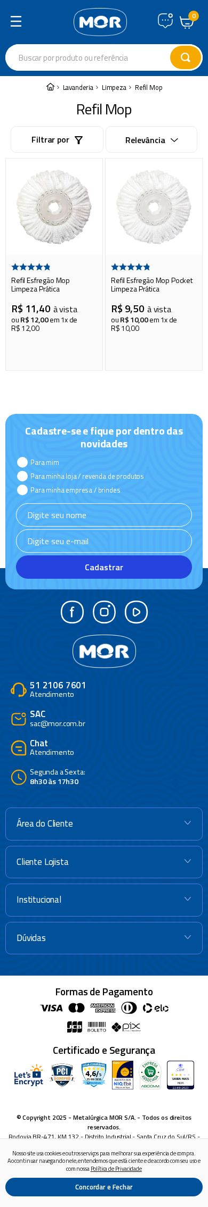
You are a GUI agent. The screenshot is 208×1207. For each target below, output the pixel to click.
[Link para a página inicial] (50, 87)
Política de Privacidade (116, 1168)
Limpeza (114, 87)
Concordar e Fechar (103, 1186)
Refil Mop (149, 87)
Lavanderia (78, 87)
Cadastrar (104, 567)
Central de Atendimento (165, 21)
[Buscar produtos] (185, 57)
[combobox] (104, 57)
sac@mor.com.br (57, 719)
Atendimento (58, 690)
